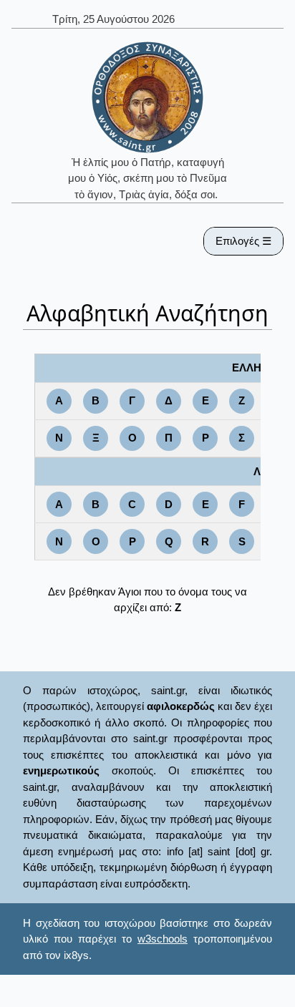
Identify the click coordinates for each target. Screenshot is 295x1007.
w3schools (162, 939)
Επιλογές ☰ (243, 241)
